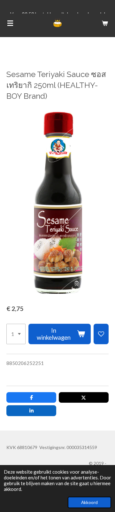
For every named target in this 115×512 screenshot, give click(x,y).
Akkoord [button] (89, 502)
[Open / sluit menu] (10, 23)
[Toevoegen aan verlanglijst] (101, 334)
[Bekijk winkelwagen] (105, 23)
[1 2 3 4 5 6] (16, 334)
